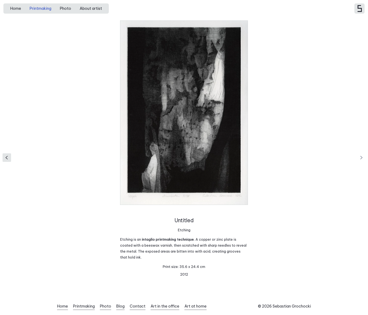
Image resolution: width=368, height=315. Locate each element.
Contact (137, 306)
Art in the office (165, 306)
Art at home (195, 306)
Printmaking (40, 8)
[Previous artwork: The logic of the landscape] (7, 157)
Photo (65, 8)
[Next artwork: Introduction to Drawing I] (361, 157)
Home (15, 8)
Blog (120, 306)
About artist (91, 8)
